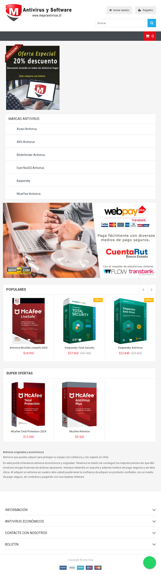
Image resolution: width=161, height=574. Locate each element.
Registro (148, 10)
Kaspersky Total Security (79, 347)
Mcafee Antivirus (79, 431)
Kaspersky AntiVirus (130, 347)
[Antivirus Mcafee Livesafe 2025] (28, 299)
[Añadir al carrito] (28, 340)
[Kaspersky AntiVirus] (130, 299)
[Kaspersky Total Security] (79, 299)
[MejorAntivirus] (38, 21)
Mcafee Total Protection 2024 (28, 431)
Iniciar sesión (121, 10)
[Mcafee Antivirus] (79, 383)
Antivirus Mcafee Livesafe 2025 (28, 347)
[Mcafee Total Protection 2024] (28, 383)
